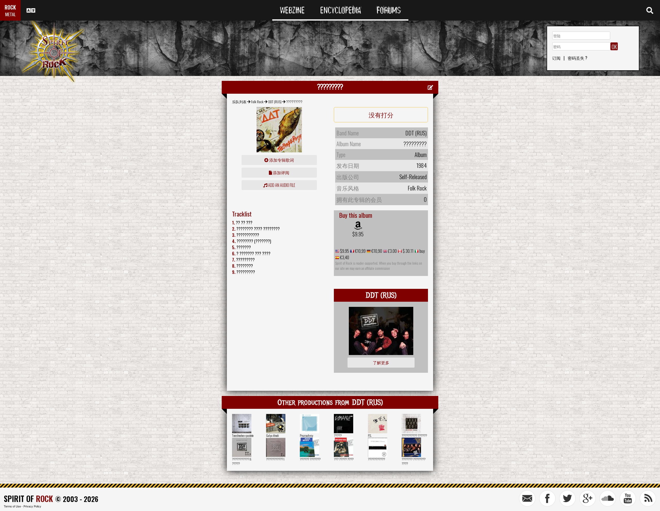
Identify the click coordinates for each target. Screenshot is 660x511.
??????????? (376, 459)
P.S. (370, 435)
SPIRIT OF (28, 498)
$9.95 (358, 234)
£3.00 (392, 251)
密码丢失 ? (577, 58)
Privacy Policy (32, 506)
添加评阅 (280, 172)
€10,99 (360, 251)
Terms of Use (12, 506)
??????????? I (275, 459)
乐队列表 (239, 101)
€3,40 (344, 257)
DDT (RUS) (275, 101)
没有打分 (381, 114)
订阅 (556, 58)
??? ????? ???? (343, 459)
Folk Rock (257, 101)
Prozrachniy (306, 435)
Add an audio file (281, 185)
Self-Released (413, 176)
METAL (10, 14)
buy (422, 251)
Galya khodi (272, 435)
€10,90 (376, 251)
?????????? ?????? (414, 435)
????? (338, 435)
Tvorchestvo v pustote (242, 435)
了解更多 (381, 362)
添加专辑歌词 (281, 160)
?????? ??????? (310, 459)
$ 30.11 (408, 251)
